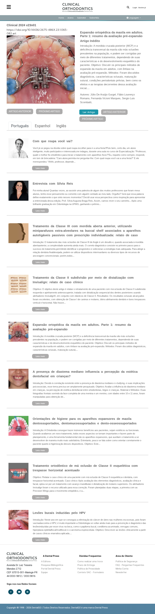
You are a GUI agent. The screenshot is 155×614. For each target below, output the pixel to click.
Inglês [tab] (61, 126)
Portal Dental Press (51, 568)
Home (61, 18)
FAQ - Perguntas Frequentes (130, 565)
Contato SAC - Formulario (91, 572)
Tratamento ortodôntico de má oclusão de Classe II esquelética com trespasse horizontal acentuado (85, 468)
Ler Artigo (89, 112)
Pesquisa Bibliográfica (52, 565)
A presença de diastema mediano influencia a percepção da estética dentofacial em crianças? (85, 374)
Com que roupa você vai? (53, 141)
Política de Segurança (126, 561)
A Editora (45, 561)
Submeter (81, 18)
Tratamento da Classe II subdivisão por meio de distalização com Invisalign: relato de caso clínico (83, 280)
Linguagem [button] (134, 18)
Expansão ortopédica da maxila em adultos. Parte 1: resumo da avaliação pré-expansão (82, 327)
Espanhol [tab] (42, 126)
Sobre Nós (94, 18)
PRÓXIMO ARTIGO (49, 111)
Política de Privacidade (89, 568)
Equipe (44, 572)
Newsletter (121, 572)
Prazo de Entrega (86, 565)
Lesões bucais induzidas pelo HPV (59, 512)
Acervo (71, 18)
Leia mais (40, 168)
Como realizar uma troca (90, 561)
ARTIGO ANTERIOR (20, 111)
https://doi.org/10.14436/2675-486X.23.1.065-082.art (37, 32)
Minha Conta (122, 568)
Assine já (142, 8)
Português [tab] (20, 126)
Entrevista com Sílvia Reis (53, 183)
